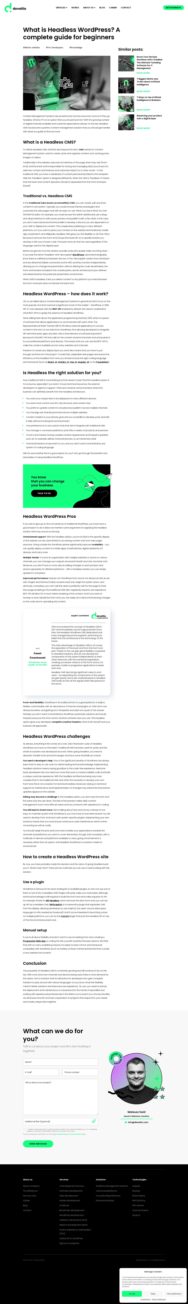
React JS (52, 362)
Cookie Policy (145, 1299)
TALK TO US (44, 493)
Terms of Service (76, 1134)
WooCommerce (140, 1210)
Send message (38, 1143)
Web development (68, 1195)
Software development (71, 1190)
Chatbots (64, 1205)
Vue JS (73, 362)
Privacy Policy (61, 1134)
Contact (126, 7)
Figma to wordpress (69, 1243)
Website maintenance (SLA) (73, 1220)
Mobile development (69, 1200)
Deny (153, 1294)
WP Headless (52, 900)
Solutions (101, 1179)
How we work (29, 1195)
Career (113, 7)
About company (31, 1186)
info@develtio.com (138, 1122)
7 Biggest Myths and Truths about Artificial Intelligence (148, 81)
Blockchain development (71, 1210)
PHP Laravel (137, 1205)
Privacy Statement (159, 1299)
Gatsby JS (63, 362)
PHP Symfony (138, 1200)
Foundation (102, 362)
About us (27, 1179)
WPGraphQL (55, 904)
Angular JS (83, 362)
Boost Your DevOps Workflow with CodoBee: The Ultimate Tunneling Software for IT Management (150, 62)
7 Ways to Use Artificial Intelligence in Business (149, 99)
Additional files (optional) (37, 1121)
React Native (138, 1195)
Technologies (139, 1179)
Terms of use (28, 1260)
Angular (136, 1186)
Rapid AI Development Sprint (73, 1224)
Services (63, 1179)
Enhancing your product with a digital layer (149, 117)
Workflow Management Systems (112, 1186)
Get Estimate (173, 7)
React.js (136, 1190)
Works (75, 7)
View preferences (174, 1294)
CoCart (65, 916)
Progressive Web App (34, 941)
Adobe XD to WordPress (71, 1238)
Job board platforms (106, 1190)
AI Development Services (71, 1186)
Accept (132, 1294)
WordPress (78, 254)
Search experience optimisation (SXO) (75, 1231)
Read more (143, 73)
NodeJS (136, 1215)
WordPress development (71, 1215)
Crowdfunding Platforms (108, 1195)
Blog (102, 7)
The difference (30, 1190)
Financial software (105, 1200)
